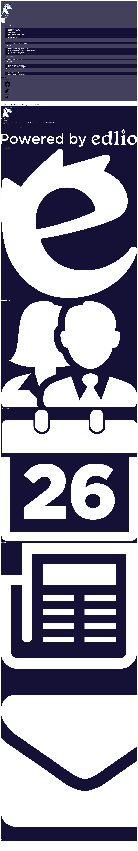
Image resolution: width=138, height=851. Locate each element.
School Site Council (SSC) (16, 52)
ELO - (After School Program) (17, 67)
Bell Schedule (12, 37)
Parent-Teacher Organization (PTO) (18, 49)
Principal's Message (14, 31)
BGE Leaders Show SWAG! (16, 34)
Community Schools (14, 72)
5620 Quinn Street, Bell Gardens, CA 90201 (14, 122)
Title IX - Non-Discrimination (13, 127)
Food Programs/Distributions (16, 74)
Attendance (11, 32)
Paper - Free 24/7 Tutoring (16, 59)
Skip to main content (7, 1)
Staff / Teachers (12, 36)
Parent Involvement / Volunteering (18, 54)
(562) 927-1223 (37, 122)
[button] (8, 26)
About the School (13, 29)
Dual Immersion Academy (16, 65)
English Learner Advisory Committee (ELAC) (22, 50)
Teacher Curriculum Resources (17, 43)
